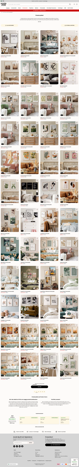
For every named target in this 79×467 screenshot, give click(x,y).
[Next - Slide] (70, 420)
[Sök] (70, 4)
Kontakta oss (57, 453)
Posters (6, 12)
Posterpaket (10, 12)
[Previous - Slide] (18, 420)
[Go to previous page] (35, 392)
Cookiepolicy (34, 460)
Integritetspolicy (48, 460)
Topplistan (16, 453)
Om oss (36, 452)
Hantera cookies (58, 457)
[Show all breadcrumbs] (2, 12)
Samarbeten (37, 454)
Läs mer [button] (39, 21)
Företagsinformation (41, 460)
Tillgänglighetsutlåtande (39, 456)
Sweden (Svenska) (13, 464)
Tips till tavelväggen (17, 452)
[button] (74, 462)
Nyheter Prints (16, 454)
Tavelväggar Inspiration (18, 456)
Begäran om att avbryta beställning (61, 456)
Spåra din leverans (58, 452)
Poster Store (42, 463)
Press (36, 453)
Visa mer (39, 386)
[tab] (74, 4)
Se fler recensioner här (39, 426)
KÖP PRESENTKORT (56, 444)
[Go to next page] (44, 392)
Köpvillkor (29, 460)
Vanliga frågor (57, 454)
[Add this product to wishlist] (17, 31)
